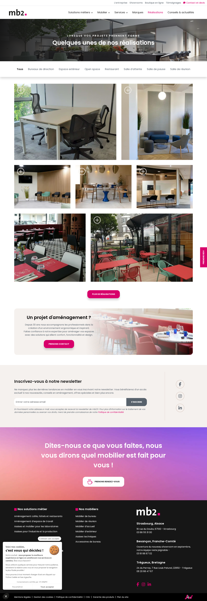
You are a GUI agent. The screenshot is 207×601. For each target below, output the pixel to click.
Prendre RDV (203, 257)
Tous (20, 69)
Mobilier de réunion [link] (85, 521)
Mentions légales (22, 597)
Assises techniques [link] (85, 536)
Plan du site (122, 597)
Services (119, 12)
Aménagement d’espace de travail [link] (33, 521)
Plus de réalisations (103, 294)
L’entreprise (120, 2)
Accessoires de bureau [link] (88, 541)
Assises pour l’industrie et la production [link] (35, 531)
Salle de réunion (180, 69)
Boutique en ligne (154, 2)
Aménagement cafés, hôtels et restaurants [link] (38, 516)
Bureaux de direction (41, 69)
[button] (6, 596)
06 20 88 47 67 (145, 571)
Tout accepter (47, 586)
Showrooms (136, 2)
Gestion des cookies (43, 597)
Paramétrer (17, 586)
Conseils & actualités (181, 12)
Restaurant (112, 69)
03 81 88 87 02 (144, 553)
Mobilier (102, 12)
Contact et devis (195, 2)
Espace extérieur (69, 69)
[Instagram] (180, 396)
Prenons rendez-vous (107, 481)
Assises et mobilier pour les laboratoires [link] (36, 526)
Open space (92, 69)
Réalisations (155, 12)
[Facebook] (180, 384)
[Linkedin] (180, 408)
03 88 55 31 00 (144, 532)
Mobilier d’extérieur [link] (86, 531)
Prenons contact (59, 344)
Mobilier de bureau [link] (85, 516)
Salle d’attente (133, 69)
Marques (137, 12)
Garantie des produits (103, 597)
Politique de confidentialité (111, 412)
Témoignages (173, 2)
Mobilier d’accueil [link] (85, 526)
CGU (88, 597)
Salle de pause (156, 69)
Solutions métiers (79, 12)
